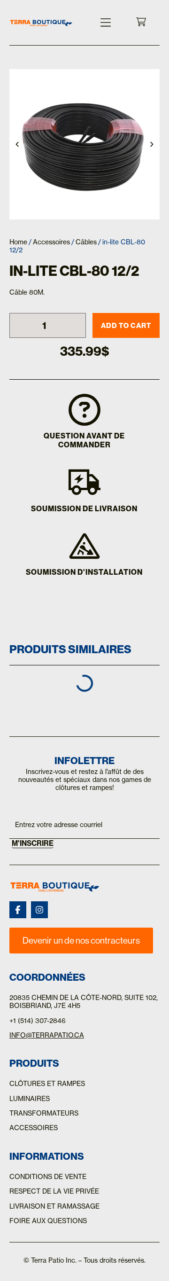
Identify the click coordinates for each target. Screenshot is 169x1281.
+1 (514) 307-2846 (37, 1020)
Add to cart (126, 325)
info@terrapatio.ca (46, 1035)
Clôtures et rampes (47, 1083)
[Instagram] (39, 909)
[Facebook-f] (17, 909)
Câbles (86, 242)
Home (18, 242)
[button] (106, 22)
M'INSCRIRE (33, 843)
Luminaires (29, 1098)
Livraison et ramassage (54, 1206)
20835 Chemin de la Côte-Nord (65, 997)
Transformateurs (43, 1113)
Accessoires (51, 242)
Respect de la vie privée (54, 1191)
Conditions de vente (47, 1176)
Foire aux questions (48, 1221)
